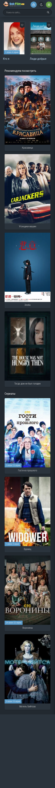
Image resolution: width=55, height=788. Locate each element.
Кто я (6, 59)
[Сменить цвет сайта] (41, 5)
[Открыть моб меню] (49, 5)
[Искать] (48, 12)
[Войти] (34, 5)
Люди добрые (38, 59)
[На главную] (13, 5)
